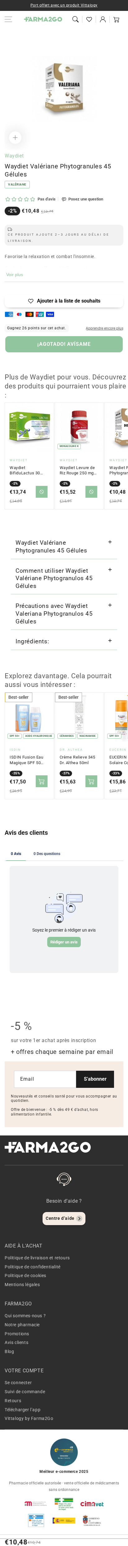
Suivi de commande (25, 1391)
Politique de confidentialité (33, 1266)
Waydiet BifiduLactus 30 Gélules (25, 470)
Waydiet (14, 156)
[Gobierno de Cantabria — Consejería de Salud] (91, 1520)
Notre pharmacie (22, 1324)
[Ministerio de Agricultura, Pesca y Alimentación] (64, 1520)
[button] (75, 19)
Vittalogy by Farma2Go (29, 1418)
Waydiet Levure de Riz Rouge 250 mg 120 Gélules (77, 470)
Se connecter (18, 1382)
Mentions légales (22, 1284)
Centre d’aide (60, 1218)
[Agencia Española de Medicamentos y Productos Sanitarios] (36, 1503)
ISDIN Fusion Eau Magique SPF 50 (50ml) (26, 760)
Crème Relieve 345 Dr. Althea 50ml (77, 760)
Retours (13, 1400)
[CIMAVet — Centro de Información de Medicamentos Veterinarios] (91, 1503)
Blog (9, 1351)
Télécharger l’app (22, 1409)
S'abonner (95, 1079)
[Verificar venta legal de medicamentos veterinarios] (36, 1520)
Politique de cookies (25, 1275)
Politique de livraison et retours (37, 1257)
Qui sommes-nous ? (25, 1315)
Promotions (17, 1333)
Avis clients (16, 1342)
